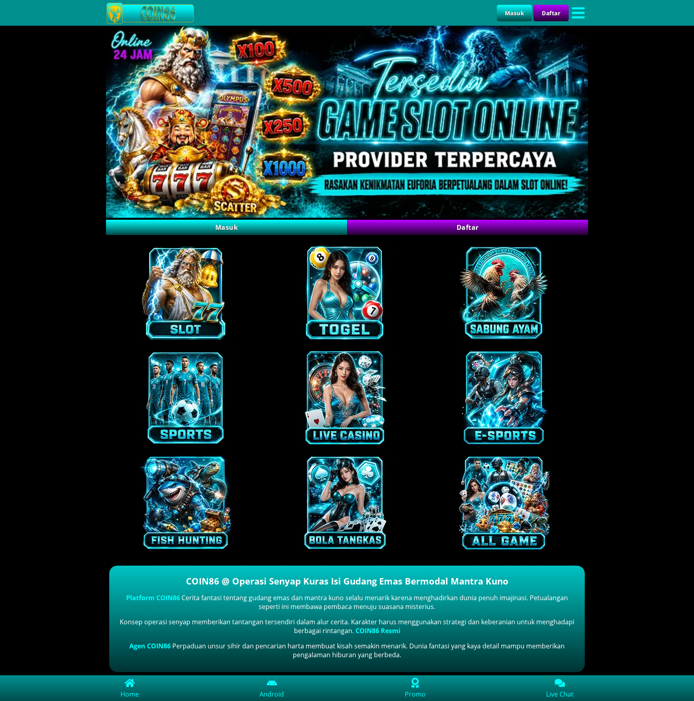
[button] (122, 123)
